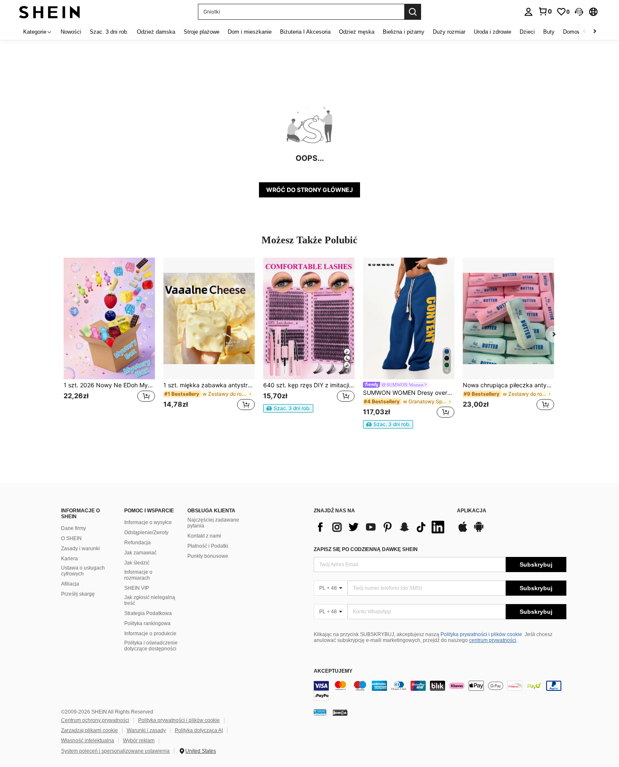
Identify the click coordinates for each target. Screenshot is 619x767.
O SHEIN (71, 538)
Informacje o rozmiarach (138, 575)
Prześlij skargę (78, 594)
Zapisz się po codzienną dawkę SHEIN (366, 549)
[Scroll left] (584, 32)
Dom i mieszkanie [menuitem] (250, 32)
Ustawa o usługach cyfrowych (83, 571)
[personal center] (528, 12)
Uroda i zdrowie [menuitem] (492, 32)
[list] (381, 527)
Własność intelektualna (87, 740)
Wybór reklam (139, 740)
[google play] (479, 531)
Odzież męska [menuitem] (356, 32)
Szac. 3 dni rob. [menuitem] (109, 32)
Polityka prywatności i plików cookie (481, 634)
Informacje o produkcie (150, 634)
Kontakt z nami (204, 536)
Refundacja (137, 543)
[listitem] (109, 339)
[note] (288, 408)
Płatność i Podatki (207, 546)
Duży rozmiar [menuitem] (449, 32)
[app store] (463, 531)
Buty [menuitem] (549, 32)
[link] (545, 11)
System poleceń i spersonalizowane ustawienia (115, 751)
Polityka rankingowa (147, 623)
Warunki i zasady (146, 730)
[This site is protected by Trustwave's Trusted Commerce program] (320, 712)
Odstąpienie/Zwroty (146, 532)
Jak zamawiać (140, 553)
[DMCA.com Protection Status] (340, 712)
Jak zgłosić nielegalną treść (149, 600)
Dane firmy (73, 528)
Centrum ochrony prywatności (95, 720)
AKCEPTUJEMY (333, 671)
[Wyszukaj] (412, 12)
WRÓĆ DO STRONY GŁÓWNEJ (309, 189)
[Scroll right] (595, 32)
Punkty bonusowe (207, 556)
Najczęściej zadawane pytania (213, 523)
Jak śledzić (136, 563)
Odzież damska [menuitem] (156, 32)
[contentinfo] (440, 691)
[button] (579, 12)
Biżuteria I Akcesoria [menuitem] (305, 32)
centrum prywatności (492, 640)
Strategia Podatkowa (148, 613)
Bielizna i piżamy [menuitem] (403, 32)
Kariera (69, 559)
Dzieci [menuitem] (527, 32)
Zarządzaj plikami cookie (89, 730)
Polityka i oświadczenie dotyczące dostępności (151, 646)
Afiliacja (70, 584)
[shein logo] (49, 11)
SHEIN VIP (136, 588)
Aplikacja (471, 511)
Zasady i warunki (80, 548)
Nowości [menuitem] (71, 32)
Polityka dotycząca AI (199, 730)
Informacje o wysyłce (148, 522)
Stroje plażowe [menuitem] (201, 32)
